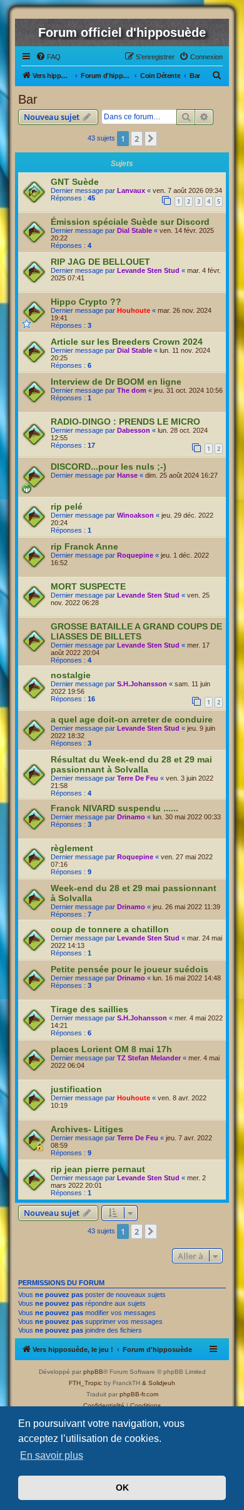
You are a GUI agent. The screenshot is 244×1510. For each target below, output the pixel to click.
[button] (151, 138)
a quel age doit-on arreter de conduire (132, 719)
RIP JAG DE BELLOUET (100, 262)
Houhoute (133, 310)
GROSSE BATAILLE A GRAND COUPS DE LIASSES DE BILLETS (136, 631)
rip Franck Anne (84, 546)
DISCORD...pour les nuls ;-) (108, 466)
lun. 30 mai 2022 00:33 (187, 817)
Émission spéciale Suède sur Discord (130, 222)
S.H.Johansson (142, 684)
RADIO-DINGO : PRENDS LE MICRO (125, 422)
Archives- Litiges (87, 1129)
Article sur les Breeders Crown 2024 (127, 342)
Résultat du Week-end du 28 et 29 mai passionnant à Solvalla (131, 764)
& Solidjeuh (158, 1382)
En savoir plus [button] (51, 1455)
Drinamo (131, 817)
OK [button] (122, 1488)
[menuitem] (48, 56)
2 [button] (137, 138)
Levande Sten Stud (148, 270)
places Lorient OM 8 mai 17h (111, 1049)
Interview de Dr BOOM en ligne (116, 382)
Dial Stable (134, 230)
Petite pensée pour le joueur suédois (129, 969)
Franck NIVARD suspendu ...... (114, 808)
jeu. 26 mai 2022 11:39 (186, 906)
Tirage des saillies (89, 1009)
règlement (72, 848)
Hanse (127, 475)
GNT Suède (75, 182)
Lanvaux (131, 190)
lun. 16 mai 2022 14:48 (187, 978)
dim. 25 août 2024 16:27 (181, 475)
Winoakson (135, 515)
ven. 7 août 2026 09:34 (187, 190)
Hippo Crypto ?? (86, 302)
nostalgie (71, 675)
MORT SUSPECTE (88, 586)
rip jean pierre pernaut (98, 1169)
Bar (28, 99)
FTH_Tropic (85, 1382)
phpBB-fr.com (138, 1394)
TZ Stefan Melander (149, 1058)
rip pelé (67, 506)
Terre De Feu (137, 778)
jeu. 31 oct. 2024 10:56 (188, 390)
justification (76, 1089)
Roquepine (135, 555)
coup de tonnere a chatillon (110, 929)
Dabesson (133, 430)
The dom (131, 390)
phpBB (93, 1371)
